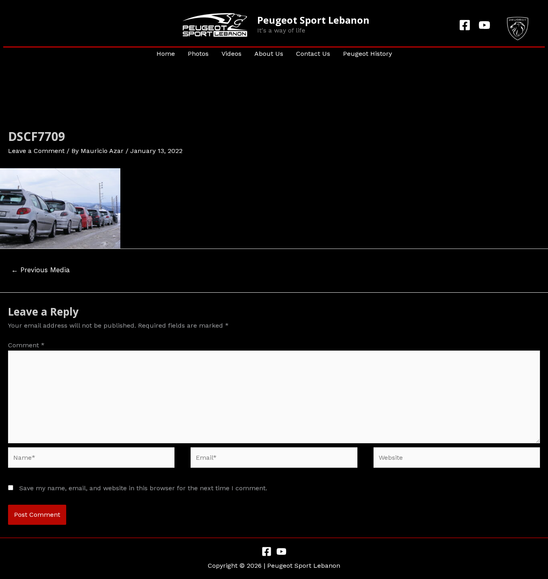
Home (165, 53)
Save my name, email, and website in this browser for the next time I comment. (143, 488)
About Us (268, 53)
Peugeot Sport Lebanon (313, 20)
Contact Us (313, 53)
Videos (231, 53)
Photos (198, 53)
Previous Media (40, 270)
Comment (26, 345)
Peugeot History (367, 53)
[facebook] (466, 25)
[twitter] (486, 25)
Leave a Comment (36, 151)
